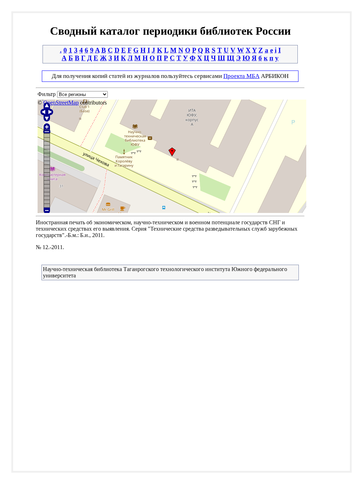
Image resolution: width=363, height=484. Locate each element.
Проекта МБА (241, 76)
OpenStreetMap (61, 103)
